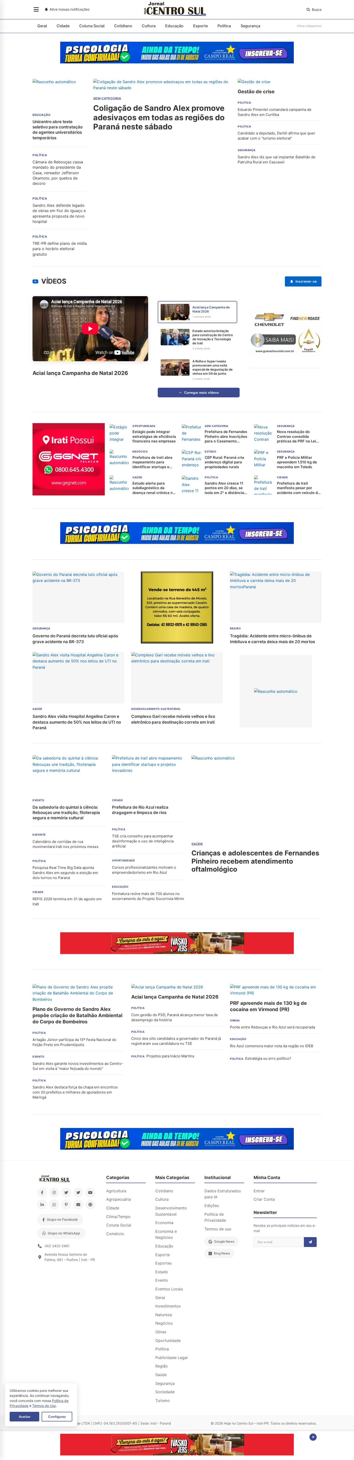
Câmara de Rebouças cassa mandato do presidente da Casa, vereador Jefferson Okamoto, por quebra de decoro (58, 173)
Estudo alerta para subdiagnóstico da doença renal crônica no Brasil (153, 488)
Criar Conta (264, 1199)
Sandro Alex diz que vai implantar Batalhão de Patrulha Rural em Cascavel (276, 159)
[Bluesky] (78, 1192)
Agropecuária (118, 1199)
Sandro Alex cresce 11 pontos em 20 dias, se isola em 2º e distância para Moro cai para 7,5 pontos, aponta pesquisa (226, 488)
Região (161, 1366)
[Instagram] (54, 1192)
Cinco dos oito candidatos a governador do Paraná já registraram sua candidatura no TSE (176, 1041)
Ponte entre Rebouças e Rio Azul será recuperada (272, 1027)
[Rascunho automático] (275, 691)
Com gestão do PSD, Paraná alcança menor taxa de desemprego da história (174, 1017)
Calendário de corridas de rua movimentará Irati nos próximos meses (65, 844)
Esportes (163, 1263)
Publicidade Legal (171, 1357)
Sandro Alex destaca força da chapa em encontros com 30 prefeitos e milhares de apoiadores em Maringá (75, 1092)
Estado (161, 1271)
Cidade (63, 25)
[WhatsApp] (54, 1204)
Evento (161, 1280)
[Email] (78, 1204)
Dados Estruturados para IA (222, 1194)
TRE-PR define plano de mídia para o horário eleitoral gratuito (60, 249)
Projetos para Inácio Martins (170, 1056)
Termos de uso (217, 1229)
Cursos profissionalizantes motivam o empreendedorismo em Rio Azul (144, 870)
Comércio (115, 1233)
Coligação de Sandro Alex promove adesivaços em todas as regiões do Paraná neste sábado (159, 117)
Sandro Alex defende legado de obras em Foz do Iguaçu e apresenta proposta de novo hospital (59, 213)
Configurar (57, 1417)
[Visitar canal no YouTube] (35, 281)
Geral (42, 25)
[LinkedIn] (42, 1204)
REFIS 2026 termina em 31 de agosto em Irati (67, 901)
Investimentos (168, 1306)
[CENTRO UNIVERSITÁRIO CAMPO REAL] (177, 62)
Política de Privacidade (215, 1217)
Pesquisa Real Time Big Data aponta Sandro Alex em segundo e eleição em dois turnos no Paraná (65, 872)
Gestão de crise (256, 91)
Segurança (250, 25)
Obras (160, 1331)
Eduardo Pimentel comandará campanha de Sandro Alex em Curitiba (274, 112)
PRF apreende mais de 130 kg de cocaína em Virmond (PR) (268, 1006)
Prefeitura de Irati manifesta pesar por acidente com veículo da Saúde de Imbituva (298, 488)
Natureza (163, 1314)
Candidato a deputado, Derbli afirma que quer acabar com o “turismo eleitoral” (276, 135)
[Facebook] (42, 1192)
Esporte (200, 25)
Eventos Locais (169, 1289)
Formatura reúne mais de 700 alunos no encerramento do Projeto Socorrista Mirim (148, 896)
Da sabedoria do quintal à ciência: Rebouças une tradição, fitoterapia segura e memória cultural (66, 812)
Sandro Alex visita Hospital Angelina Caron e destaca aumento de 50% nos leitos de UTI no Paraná (77, 722)
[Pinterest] (66, 1204)
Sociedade (165, 1391)
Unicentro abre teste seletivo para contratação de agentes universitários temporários (58, 129)
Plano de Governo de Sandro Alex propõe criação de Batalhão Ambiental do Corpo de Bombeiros (77, 1015)
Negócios (164, 1323)
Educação (174, 25)
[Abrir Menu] (36, 9)
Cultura (149, 25)
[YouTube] (90, 1192)
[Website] (90, 1204)
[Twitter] (66, 1192)
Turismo (162, 1400)
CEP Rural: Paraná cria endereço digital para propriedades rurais (224, 462)
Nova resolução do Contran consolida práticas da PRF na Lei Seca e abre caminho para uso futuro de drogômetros (296, 436)
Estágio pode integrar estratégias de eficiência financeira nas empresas (154, 436)
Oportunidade (168, 1340)
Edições (211, 1205)
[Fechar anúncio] (313, 1437)
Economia (164, 1222)
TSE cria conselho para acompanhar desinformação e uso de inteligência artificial (143, 841)
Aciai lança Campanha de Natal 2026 (174, 997)
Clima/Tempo (118, 1216)
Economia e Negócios (166, 1234)
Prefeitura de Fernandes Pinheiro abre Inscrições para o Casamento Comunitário (226, 436)
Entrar (259, 1190)
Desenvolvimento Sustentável (171, 1211)
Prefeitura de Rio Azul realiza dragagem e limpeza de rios (140, 810)
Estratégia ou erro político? (268, 1058)
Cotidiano (123, 25)
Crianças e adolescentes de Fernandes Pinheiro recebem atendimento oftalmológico (255, 861)
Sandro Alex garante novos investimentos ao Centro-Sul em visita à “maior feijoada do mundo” (78, 1066)
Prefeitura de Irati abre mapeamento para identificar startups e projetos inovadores (152, 462)
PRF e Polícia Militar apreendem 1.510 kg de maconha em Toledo (297, 462)
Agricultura (116, 1190)
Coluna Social (92, 25)
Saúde (161, 1374)
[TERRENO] (177, 642)
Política (224, 25)
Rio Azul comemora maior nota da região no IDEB (271, 1046)
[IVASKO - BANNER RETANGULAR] (177, 952)
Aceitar (24, 1417)
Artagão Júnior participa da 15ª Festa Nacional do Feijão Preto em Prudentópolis (74, 1042)
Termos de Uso (44, 1406)
